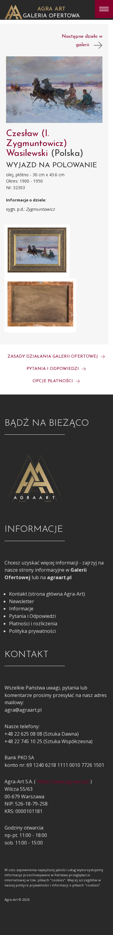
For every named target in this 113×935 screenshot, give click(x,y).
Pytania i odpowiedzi (53, 369)
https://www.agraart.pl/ (63, 781)
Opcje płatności (53, 381)
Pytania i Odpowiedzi (32, 616)
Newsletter (21, 601)
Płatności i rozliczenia (33, 623)
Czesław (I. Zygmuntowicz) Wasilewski (36, 143)
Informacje (21, 608)
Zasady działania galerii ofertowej (53, 356)
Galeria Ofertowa (51, 16)
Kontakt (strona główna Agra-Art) (47, 594)
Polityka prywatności (32, 631)
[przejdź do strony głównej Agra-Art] (14, 11)
